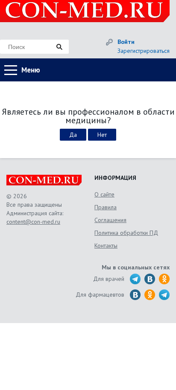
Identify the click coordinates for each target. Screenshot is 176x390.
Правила (105, 207)
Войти (126, 42)
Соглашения (110, 220)
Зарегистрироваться (143, 51)
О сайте (104, 194)
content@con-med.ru (33, 221)
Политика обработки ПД (126, 233)
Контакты (105, 245)
